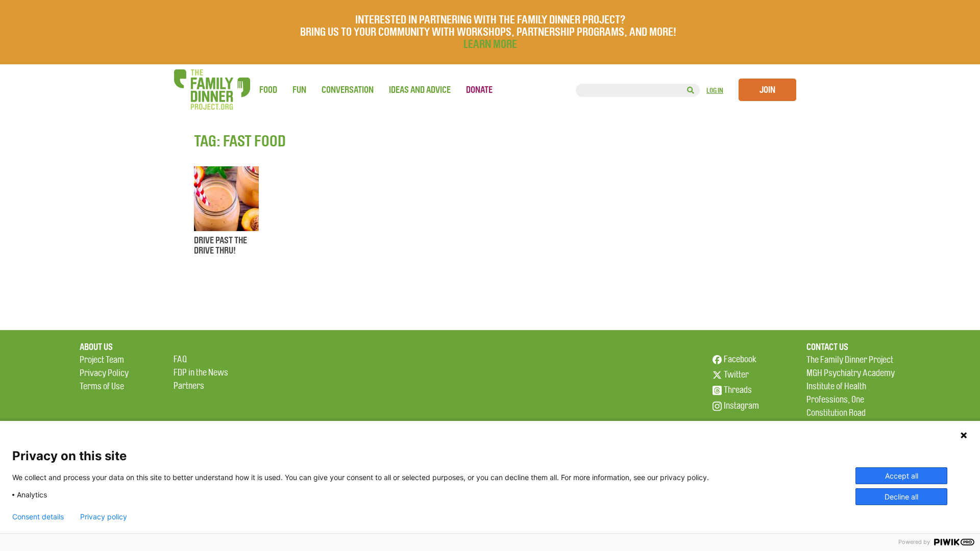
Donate (479, 89)
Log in (714, 90)
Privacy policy (103, 517)
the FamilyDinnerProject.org (212, 89)
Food (268, 89)
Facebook (740, 359)
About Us (96, 347)
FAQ (180, 359)
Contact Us (827, 347)
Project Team (102, 360)
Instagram (741, 405)
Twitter (736, 374)
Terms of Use (102, 386)
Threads (738, 390)
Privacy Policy (104, 373)
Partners (189, 386)
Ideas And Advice (420, 89)
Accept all (901, 475)
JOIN (767, 89)
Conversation (348, 89)
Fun (299, 89)
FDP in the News (201, 372)
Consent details (38, 517)
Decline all (901, 496)
